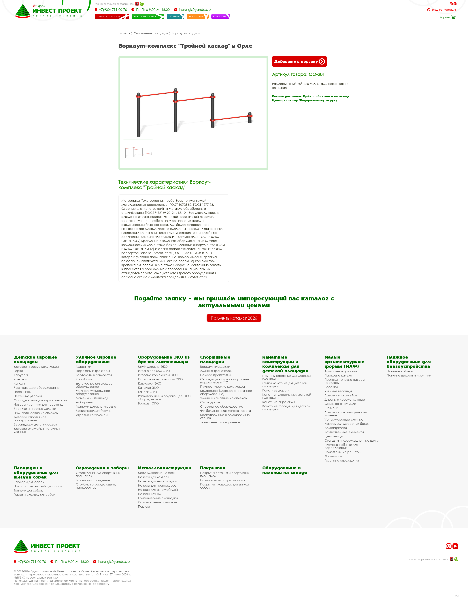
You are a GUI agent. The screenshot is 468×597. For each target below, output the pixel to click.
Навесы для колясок (153, 477)
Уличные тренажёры (216, 370)
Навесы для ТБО (150, 493)
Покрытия (212, 468)
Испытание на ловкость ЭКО (160, 379)
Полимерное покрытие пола (222, 480)
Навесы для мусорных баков (346, 423)
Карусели (21, 374)
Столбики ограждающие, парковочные (96, 486)
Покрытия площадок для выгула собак (224, 486)
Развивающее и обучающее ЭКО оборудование (164, 397)
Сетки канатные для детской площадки (284, 384)
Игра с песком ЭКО (154, 370)
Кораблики (84, 379)
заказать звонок (145, 16)
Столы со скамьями (340, 403)
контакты (219, 16)
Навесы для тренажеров (157, 485)
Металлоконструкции (164, 468)
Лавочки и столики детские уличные (345, 413)
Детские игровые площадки (35, 359)
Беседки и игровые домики (35, 408)
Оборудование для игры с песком (40, 400)
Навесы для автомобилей (158, 489)
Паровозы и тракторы (93, 370)
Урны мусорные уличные (343, 419)
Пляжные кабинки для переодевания (341, 446)
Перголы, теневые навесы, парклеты (344, 381)
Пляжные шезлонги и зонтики (409, 375)
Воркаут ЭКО (148, 403)
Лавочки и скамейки (340, 395)
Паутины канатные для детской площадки (286, 377)
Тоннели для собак (28, 490)
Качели (19, 383)
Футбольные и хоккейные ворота (225, 410)
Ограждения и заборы (102, 468)
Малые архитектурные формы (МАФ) (344, 361)
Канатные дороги (275, 390)
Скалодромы (210, 402)
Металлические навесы (156, 472)
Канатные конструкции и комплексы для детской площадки (285, 364)
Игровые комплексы (91, 414)
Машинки (83, 366)
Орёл (40, 6)
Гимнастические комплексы (36, 412)
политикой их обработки (91, 583)
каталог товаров (108, 16)
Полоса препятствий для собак (38, 486)
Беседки (331, 386)
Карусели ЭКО (149, 383)
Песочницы (22, 391)
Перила (144, 506)
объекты (174, 16)
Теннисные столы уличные (220, 422)
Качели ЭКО (147, 391)
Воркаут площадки (186, 33)
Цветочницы (333, 436)
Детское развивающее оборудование (94, 385)
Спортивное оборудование (221, 406)
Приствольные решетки (342, 451)
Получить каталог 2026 (234, 318)
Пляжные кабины (400, 371)
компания (196, 16)
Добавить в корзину (296, 61)
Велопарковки (335, 427)
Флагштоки (333, 456)
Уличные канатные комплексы (223, 398)
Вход (434, 9)
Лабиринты (84, 402)
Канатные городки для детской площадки (286, 407)
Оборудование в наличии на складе (284, 470)
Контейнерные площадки (158, 498)
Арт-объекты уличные (340, 371)
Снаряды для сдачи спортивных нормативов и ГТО (224, 381)
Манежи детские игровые (96, 406)
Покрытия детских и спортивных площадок (224, 474)
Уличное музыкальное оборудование (93, 392)
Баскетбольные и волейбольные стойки (225, 416)
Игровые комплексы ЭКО (158, 374)
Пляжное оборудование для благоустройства (409, 361)
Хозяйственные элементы (344, 432)
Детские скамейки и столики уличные (37, 430)
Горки (18, 370)
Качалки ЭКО (148, 387)
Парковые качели (338, 375)
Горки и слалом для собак (34, 494)
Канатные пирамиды (278, 401)
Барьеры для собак (29, 481)
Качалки (20, 379)
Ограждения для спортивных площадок (98, 474)
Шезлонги (331, 407)
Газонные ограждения (341, 460)
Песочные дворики (28, 396)
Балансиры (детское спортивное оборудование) (226, 392)
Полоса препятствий (216, 374)
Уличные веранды (338, 391)
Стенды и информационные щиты (351, 440)
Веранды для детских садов (35, 424)
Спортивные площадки (151, 33)
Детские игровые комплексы (36, 366)
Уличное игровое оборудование (96, 359)
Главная (124, 33)
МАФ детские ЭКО (153, 366)
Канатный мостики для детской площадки (286, 396)
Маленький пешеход (92, 398)
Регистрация (447, 9)
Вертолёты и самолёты (94, 374)
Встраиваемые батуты (93, 410)
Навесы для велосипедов (157, 481)
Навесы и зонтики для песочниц (38, 404)
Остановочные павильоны (158, 502)
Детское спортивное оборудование (30, 418)
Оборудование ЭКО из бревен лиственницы (164, 359)
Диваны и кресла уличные (344, 399)
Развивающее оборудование (37, 387)
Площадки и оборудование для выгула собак (36, 472)
